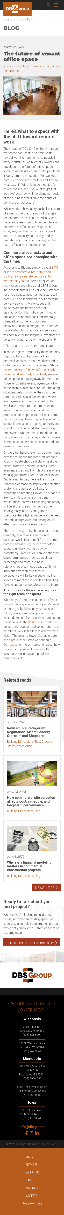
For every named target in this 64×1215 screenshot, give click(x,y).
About (31, 1180)
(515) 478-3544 (32, 1118)
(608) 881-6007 (32, 1034)
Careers (31, 1195)
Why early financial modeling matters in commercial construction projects (29, 866)
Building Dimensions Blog (34, 66)
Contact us (10, 644)
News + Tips (24, 19)
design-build (36, 622)
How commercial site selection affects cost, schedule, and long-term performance (31, 801)
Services (32, 1164)
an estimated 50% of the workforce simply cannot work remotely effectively (31, 369)
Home (8, 19)
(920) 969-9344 (32, 1051)
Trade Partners (31, 1203)
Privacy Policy (49, 1144)
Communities (31, 1188)
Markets (32, 1157)
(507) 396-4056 (32, 1078)
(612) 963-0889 (32, 1094)
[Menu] (56, 5)
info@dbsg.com (32, 1127)
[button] (48, 5)
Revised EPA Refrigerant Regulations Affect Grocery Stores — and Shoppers (28, 732)
